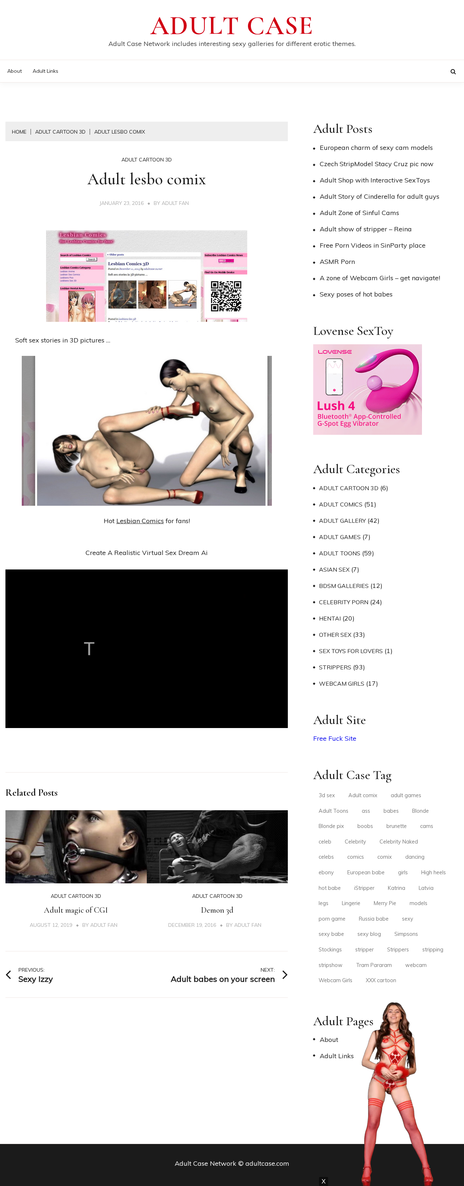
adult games (406, 795)
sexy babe (331, 934)
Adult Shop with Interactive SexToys (375, 180)
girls (403, 872)
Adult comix (362, 795)
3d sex (327, 795)
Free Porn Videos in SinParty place (373, 245)
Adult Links (45, 71)
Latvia (426, 888)
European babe (366, 872)
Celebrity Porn (343, 602)
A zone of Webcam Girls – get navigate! (380, 278)
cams (426, 826)
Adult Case (232, 26)
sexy (407, 919)
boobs (365, 826)
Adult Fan (175, 203)
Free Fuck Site (334, 738)
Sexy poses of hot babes (356, 294)
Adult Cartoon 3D (146, 159)
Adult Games (340, 537)
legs (323, 903)
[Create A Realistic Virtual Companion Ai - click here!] (146, 737)
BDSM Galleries (344, 585)
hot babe (330, 888)
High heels (433, 872)
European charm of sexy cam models (376, 147)
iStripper (364, 888)
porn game (332, 919)
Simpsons (406, 934)
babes (391, 811)
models (418, 903)
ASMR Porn (337, 261)
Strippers (335, 667)
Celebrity (355, 841)
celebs (326, 857)
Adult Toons (339, 553)
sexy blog (369, 934)
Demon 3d (217, 910)
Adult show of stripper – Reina (366, 229)
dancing (414, 857)
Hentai (330, 618)
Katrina (396, 888)
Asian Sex (334, 569)
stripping (432, 949)
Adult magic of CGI (76, 910)
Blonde (420, 811)
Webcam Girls (341, 683)
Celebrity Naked (399, 841)
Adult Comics (340, 504)
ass (366, 811)
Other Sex (335, 634)
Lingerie (351, 903)
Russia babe (374, 919)
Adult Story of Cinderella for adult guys (379, 196)
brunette (396, 826)
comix (384, 857)
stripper (364, 949)
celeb (325, 841)
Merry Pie (385, 903)
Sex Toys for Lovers (351, 651)
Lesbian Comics (140, 521)
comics (355, 857)
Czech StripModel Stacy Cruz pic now (377, 164)
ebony (326, 872)
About (14, 71)
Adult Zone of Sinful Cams (359, 213)
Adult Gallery (342, 520)
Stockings (330, 949)
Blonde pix (331, 826)
